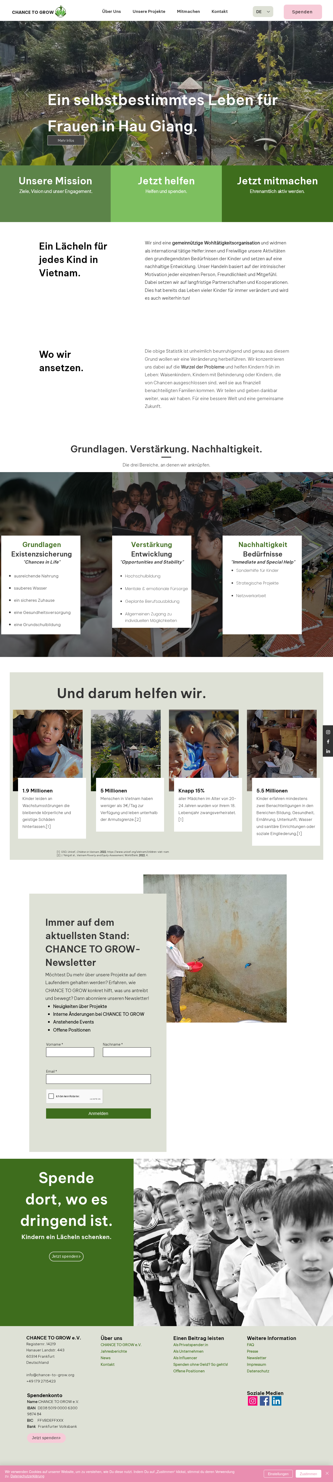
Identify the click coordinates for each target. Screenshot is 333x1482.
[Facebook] (328, 741)
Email (50, 1071)
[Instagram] (328, 732)
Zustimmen (308, 1473)
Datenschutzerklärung (27, 1475)
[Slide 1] (166, 153)
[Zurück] (26, 93)
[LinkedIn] (276, 1401)
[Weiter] (306, 93)
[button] (111, 11)
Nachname (111, 1044)
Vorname (53, 1044)
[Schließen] (327, 1473)
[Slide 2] (171, 153)
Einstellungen (278, 1473)
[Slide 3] (162, 153)
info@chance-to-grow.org (50, 1374)
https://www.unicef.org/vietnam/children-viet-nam (138, 851)
